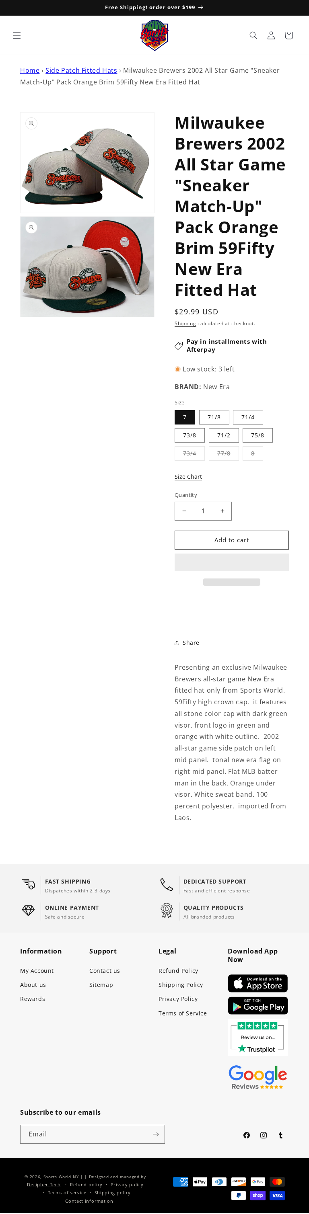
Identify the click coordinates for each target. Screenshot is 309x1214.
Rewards (32, 999)
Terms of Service (183, 1013)
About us (33, 984)
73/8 (189, 435)
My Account (37, 970)
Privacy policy (127, 1184)
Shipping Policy (181, 984)
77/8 (228, 455)
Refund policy (86, 1184)
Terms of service (67, 1192)
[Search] (253, 35)
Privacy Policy (178, 999)
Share (191, 642)
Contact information (89, 1201)
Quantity (186, 494)
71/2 (224, 435)
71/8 (214, 417)
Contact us (104, 970)
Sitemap (101, 984)
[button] (232, 563)
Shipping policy (113, 1192)
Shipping (185, 323)
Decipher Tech (43, 1184)
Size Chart (188, 476)
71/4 (248, 417)
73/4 (194, 455)
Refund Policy (178, 970)
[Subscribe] (156, 1134)
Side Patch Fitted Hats (81, 70)
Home (29, 70)
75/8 (257, 435)
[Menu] (17, 35)
